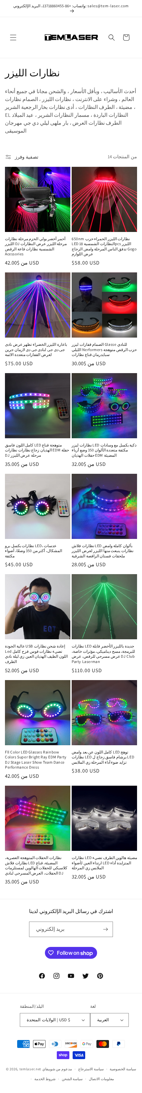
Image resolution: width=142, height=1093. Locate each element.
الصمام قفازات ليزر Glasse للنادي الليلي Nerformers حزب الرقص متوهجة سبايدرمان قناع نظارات (104, 349)
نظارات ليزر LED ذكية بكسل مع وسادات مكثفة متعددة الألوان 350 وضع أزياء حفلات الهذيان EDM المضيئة (104, 450)
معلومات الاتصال (101, 1079)
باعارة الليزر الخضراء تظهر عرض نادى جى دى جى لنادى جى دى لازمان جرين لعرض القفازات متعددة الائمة (36, 349)
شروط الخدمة (44, 1079)
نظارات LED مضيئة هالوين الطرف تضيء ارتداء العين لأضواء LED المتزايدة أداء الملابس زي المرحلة (104, 862)
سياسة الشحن (72, 1079)
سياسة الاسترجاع (91, 1069)
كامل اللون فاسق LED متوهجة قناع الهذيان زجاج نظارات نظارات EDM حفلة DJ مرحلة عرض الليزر (37, 450)
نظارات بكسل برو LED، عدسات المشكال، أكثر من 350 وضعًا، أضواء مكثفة (33, 550)
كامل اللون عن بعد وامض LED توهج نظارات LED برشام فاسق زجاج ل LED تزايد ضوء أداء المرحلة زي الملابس (103, 757)
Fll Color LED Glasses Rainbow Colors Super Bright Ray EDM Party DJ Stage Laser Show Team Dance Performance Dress (36, 760)
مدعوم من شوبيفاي (57, 1069)
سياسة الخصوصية (123, 1069)
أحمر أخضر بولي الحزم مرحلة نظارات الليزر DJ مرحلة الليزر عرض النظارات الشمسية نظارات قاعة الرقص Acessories (36, 246)
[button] (13, 37)
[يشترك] (105, 929)
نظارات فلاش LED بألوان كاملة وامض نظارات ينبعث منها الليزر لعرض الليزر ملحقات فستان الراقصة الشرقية (102, 550)
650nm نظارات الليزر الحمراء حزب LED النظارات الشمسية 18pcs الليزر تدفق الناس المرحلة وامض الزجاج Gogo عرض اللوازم (104, 246)
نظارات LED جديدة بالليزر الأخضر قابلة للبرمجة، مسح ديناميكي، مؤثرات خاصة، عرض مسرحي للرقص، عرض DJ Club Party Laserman (103, 654)
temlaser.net (30, 1069)
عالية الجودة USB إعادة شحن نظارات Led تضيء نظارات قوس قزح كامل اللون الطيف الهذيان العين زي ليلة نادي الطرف (36, 654)
